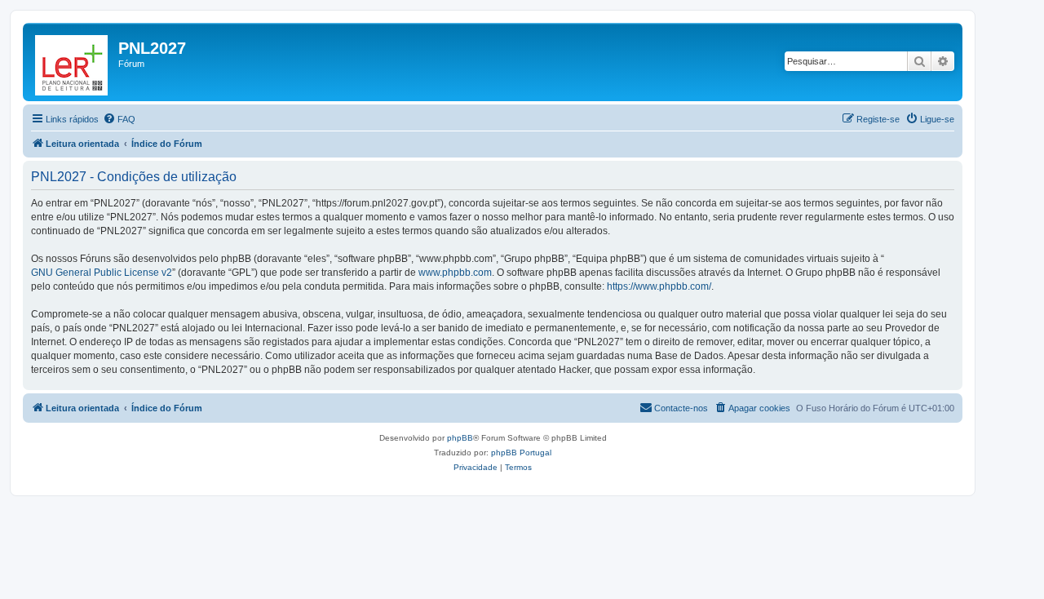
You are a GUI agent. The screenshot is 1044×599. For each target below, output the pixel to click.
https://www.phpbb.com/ (659, 286)
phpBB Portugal (521, 452)
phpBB (460, 437)
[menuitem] (119, 119)
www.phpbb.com (455, 272)
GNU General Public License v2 (101, 272)
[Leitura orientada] (72, 62)
